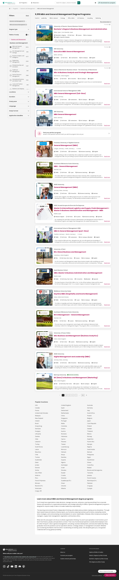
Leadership (44, 18)
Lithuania (38, 434)
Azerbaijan (64, 465)
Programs (24, 2)
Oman (63, 483)
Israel (63, 467)
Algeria (63, 462)
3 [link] (69, 395)
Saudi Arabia (91, 449)
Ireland (37, 421)
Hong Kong (38, 426)
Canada (37, 408)
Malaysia (37, 416)
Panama (63, 442)
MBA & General (53, 18)
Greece (63, 429)
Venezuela (38, 488)
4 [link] (72, 395)
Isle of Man (38, 473)
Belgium (89, 418)
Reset (27, 15)
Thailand (90, 431)
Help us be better (110, 575)
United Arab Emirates (41, 413)
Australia (90, 405)
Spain (63, 408)
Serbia (37, 470)
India (36, 439)
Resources (36, 2)
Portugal (63, 421)
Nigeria (89, 447)
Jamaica (89, 475)
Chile (36, 454)
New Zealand (39, 418)
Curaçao (89, 488)
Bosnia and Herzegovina (94, 470)
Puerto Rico (90, 442)
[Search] (78, 2)
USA (36, 405)
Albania (63, 488)
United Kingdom (66, 405)
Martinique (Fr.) (91, 480)
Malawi (89, 467)
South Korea (39, 447)
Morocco (63, 449)
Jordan (37, 465)
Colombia (64, 426)
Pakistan (89, 483)
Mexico (89, 434)
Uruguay (90, 486)
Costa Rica (90, 465)
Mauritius (38, 452)
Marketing (98, 18)
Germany (90, 408)
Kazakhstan (90, 460)
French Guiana (91, 478)
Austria (63, 431)
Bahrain (89, 452)
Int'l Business (80, 18)
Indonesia (64, 436)
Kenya (63, 454)
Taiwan (63, 444)
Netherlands (65, 413)
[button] (17, 21)
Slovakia (63, 470)
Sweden (89, 429)
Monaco (37, 483)
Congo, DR (38, 491)
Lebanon (37, 442)
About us (62, 552)
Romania (63, 434)
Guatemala (38, 460)
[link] (45, 8)
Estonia (37, 467)
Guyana (63, 460)
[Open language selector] (95, 2)
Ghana (89, 462)
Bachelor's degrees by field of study (98, 558)
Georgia (89, 444)
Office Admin (71, 18)
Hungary (37, 431)
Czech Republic (91, 423)
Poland (89, 416)
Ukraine (63, 486)
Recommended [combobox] (105, 22)
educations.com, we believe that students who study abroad (20, 556)
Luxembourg (65, 447)
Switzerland (64, 410)
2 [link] (66, 395)
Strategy (62, 18)
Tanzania (90, 473)
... (79, 395)
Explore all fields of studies (96, 552)
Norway (89, 436)
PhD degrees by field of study (97, 562)
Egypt (89, 457)
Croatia (63, 475)
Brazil (37, 423)
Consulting (90, 18)
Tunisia (37, 457)
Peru (36, 478)
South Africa (91, 413)
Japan (89, 421)
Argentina (90, 439)
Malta (63, 423)
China (63, 416)
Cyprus (63, 439)
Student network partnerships (68, 558)
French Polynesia (40, 480)
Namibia (63, 457)
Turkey (37, 444)
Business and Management (18, 39)
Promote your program (66, 555)
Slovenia (63, 478)
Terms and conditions (97, 575)
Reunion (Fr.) (39, 486)
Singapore (64, 418)
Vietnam (63, 452)
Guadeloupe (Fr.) (66, 480)
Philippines (90, 454)
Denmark (38, 429)
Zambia (37, 436)
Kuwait (63, 473)
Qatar (37, 462)
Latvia (37, 449)
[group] (75, 18)
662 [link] (83, 395)
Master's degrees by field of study (98, 555)
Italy (88, 410)
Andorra (37, 475)
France (37, 410)
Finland (89, 426)
